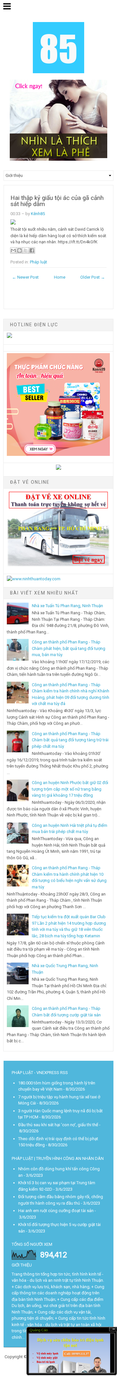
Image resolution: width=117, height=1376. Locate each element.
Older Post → (92, 277)
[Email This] (13, 250)
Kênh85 (38, 213)
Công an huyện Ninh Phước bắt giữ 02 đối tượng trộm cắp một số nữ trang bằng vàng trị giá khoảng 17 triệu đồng (70, 789)
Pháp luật (38, 262)
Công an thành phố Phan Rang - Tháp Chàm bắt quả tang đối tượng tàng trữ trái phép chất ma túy (70, 740)
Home (59, 277)
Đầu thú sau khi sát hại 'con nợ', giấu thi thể (58, 1124)
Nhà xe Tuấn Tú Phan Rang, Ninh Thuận (67, 605)
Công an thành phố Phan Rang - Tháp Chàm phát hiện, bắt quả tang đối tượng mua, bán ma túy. (68, 648)
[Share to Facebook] (32, 250)
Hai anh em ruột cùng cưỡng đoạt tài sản (56, 1210)
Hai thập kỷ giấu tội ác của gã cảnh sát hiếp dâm (57, 201)
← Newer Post (25, 277)
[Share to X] (25, 250)
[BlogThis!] (19, 250)
